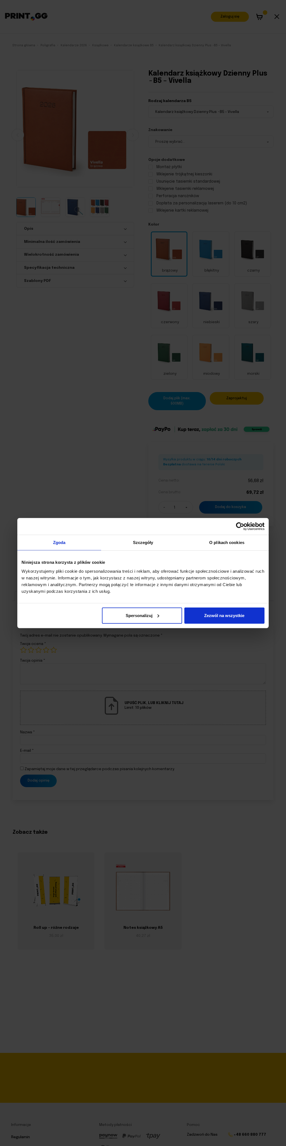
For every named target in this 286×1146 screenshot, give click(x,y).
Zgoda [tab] (59, 542)
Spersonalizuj (139, 615)
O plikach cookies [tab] (226, 542)
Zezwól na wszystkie (224, 615)
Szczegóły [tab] (143, 542)
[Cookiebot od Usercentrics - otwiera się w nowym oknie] (240, 526)
